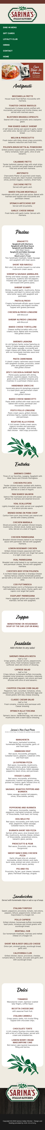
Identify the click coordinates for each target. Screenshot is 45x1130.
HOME (6, 56)
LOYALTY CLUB (10, 39)
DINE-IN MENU (10, 27)
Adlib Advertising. (30, 1123)
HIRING (6, 45)
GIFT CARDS (9, 33)
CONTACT (8, 51)
